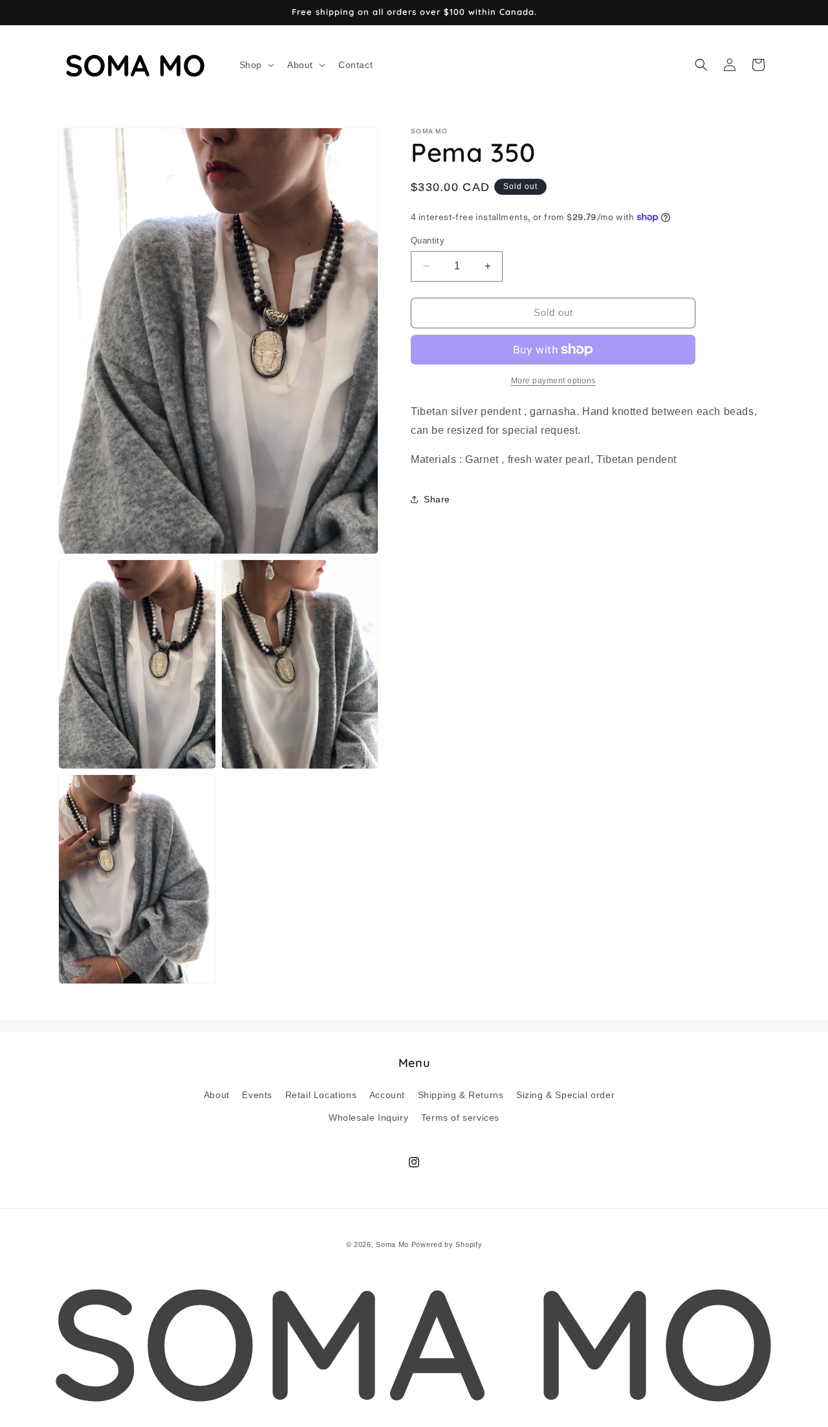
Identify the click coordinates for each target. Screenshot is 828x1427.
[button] (255, 64)
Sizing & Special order (565, 1094)
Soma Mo (392, 1244)
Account (387, 1094)
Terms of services (460, 1117)
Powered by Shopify (447, 1244)
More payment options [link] (553, 380)
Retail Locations (321, 1094)
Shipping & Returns (461, 1094)
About (217, 1094)
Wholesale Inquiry (368, 1117)
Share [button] (437, 498)
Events (257, 1094)
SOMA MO (414, 1341)
